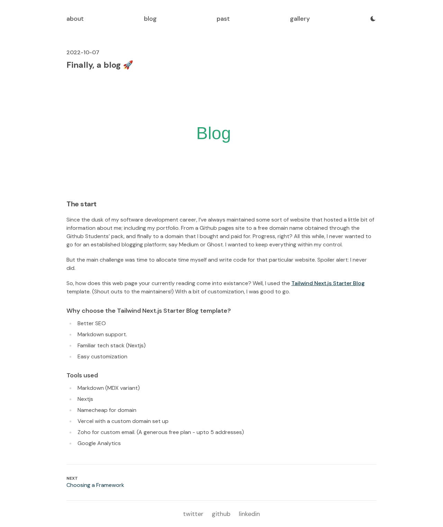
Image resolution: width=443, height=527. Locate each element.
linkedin (249, 514)
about (75, 19)
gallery (300, 19)
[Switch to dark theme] (373, 18)
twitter (193, 514)
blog (150, 19)
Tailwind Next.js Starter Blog (328, 283)
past (223, 19)
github (221, 514)
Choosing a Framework (95, 485)
